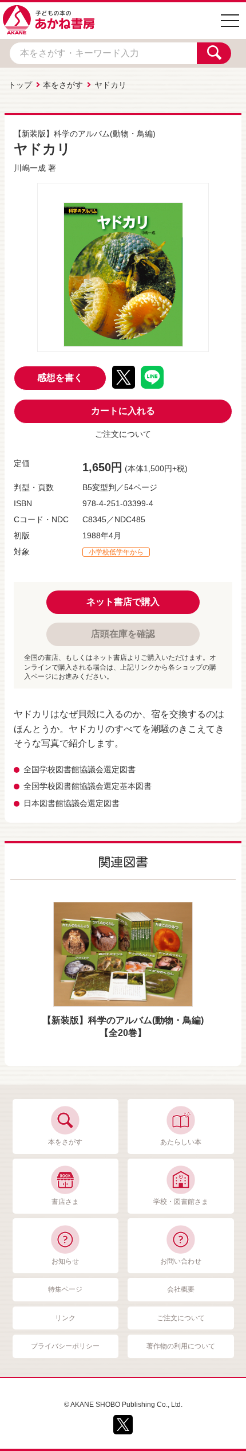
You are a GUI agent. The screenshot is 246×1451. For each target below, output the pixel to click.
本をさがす (63, 84)
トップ (20, 84)
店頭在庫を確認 (123, 634)
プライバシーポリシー (65, 1346)
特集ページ (65, 1289)
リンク (65, 1318)
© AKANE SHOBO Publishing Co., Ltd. (123, 1405)
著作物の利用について (180, 1346)
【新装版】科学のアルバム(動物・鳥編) (85, 133)
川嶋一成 (30, 168)
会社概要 (181, 1289)
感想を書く (60, 377)
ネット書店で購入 (123, 602)
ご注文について (123, 434)
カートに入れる (123, 411)
